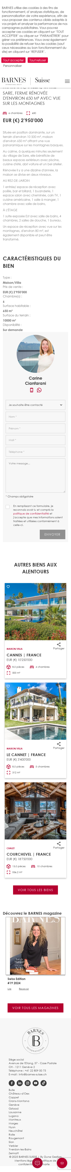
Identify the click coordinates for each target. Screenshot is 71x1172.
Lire (9, 988)
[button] (67, 81)
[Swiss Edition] (35, 945)
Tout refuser (38, 60)
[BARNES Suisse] (26, 81)
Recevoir (24, 988)
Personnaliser (12, 66)
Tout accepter (13, 60)
